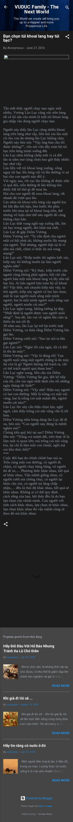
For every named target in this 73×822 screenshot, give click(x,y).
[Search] (67, 8)
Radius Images (45, 806)
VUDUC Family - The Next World (37, 9)
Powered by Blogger (39, 798)
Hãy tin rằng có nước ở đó (24, 745)
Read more (61, 686)
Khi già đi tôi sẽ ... (18, 698)
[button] (67, 37)
